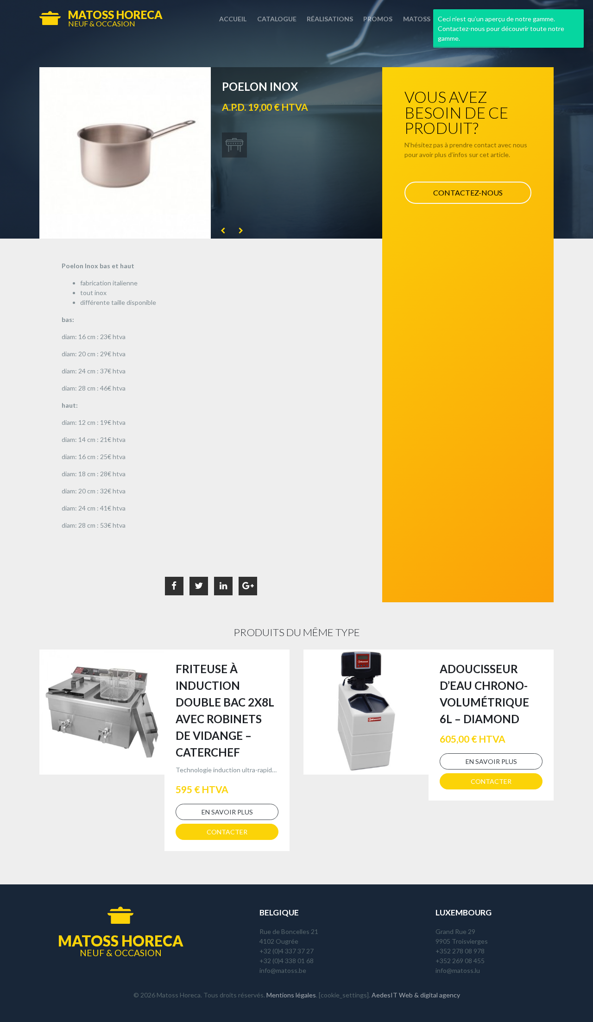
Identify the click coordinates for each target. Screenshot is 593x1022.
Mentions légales (291, 995)
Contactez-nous (468, 192)
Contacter (227, 832)
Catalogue (276, 19)
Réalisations (330, 19)
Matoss (416, 19)
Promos (377, 19)
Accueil (232, 19)
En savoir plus (227, 812)
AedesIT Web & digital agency (416, 995)
